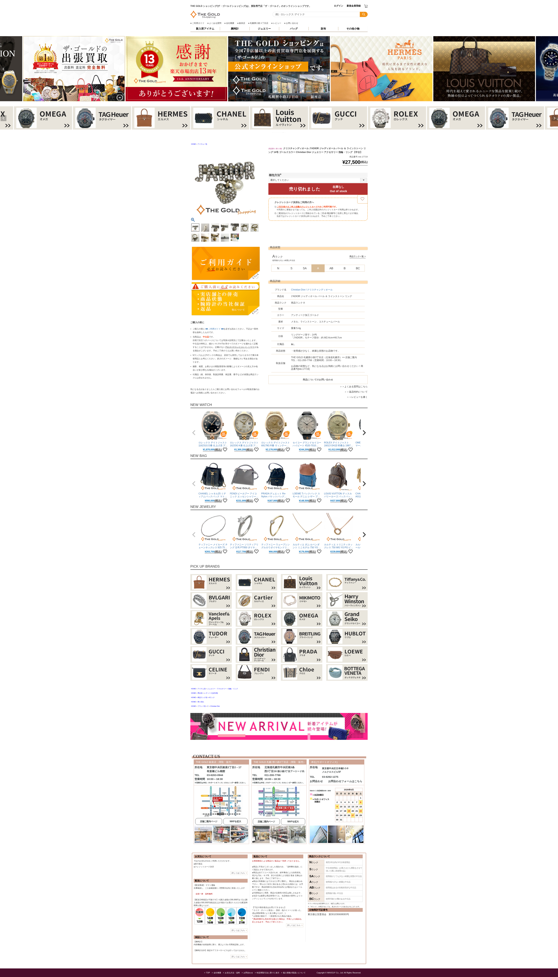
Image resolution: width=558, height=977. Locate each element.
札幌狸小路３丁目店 (259, 23)
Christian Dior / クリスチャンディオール (312, 289)
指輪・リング (233, 688)
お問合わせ (248, 972)
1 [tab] (271, 104)
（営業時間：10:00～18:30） (324, 358)
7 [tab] (283, 104)
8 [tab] (285, 104)
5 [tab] (279, 104)
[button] (193, 432)
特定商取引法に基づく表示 (268, 972)
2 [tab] (273, 104)
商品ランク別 (202, 697)
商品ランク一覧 (356, 256)
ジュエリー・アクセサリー (217, 688)
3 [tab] (275, 104)
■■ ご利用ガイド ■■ (214, 329)
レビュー (277, 23)
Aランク (212, 697)
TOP (208, 972)
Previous (3, 69)
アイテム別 (202, 688)
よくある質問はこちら (356, 386)
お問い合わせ (292, 23)
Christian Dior (215, 706)
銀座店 (242, 23)
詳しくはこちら (238, 873)
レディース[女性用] (211, 693)
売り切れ (201, 702)
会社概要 (230, 23)
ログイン (338, 6)
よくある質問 (215, 23)
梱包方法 (276, 174)
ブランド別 (202, 706)
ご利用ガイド (198, 23)
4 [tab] (277, 104)
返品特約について (358, 391)
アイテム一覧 (202, 144)
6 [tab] (281, 104)
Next (554, 69)
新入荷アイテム (205, 28)
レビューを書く (359, 397)
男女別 (200, 693)
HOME (193, 144)
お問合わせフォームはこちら (345, 781)
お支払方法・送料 (232, 972)
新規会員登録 (354, 6)
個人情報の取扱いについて (294, 972)
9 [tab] (287, 104)
